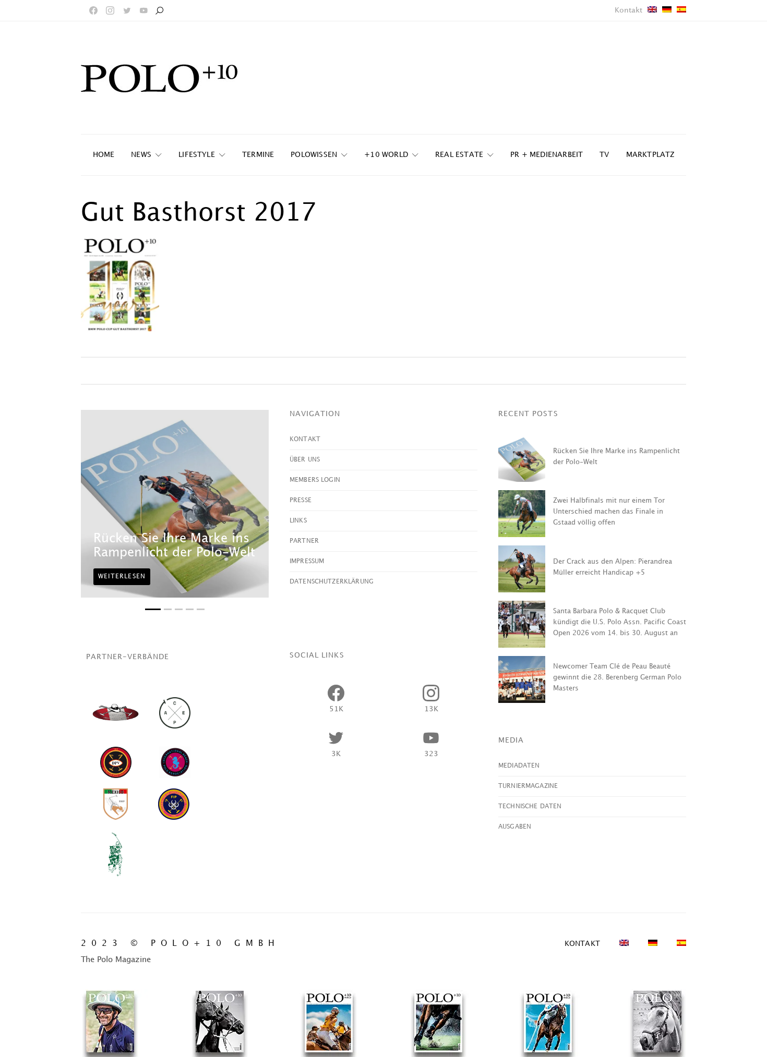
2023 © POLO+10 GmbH (180, 943)
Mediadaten (519, 766)
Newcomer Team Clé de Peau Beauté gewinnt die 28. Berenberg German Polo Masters (617, 677)
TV (604, 154)
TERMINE (258, 154)
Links (298, 521)
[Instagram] (110, 10)
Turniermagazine (528, 786)
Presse (300, 500)
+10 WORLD (386, 154)
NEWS (141, 154)
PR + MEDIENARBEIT (546, 154)
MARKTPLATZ (650, 154)
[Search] (159, 10)
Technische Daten (529, 806)
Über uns (305, 460)
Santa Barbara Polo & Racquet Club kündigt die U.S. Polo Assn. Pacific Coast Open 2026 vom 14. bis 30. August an (619, 622)
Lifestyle (196, 154)
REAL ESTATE (459, 154)
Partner (304, 541)
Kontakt (628, 10)
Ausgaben (514, 827)
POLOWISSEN (314, 154)
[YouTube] (143, 10)
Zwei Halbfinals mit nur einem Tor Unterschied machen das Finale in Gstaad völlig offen (609, 511)
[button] (152, 609)
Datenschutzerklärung (332, 582)
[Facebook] (93, 10)
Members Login (315, 480)
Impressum (307, 561)
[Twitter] (126, 10)
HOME (104, 154)
